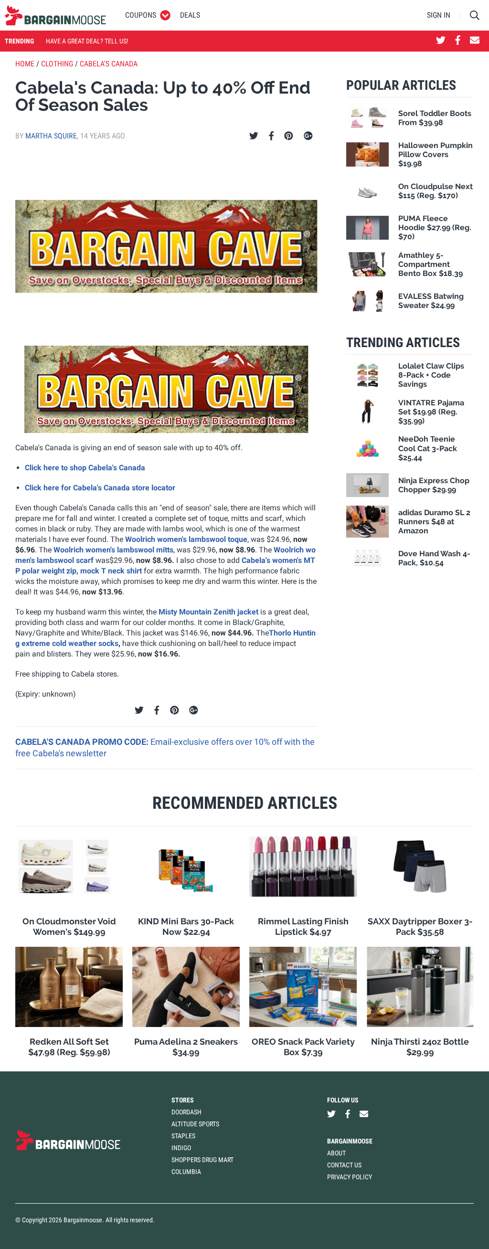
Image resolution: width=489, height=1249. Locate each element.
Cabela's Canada (109, 63)
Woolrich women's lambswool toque (186, 539)
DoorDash (186, 1112)
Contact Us (344, 1165)
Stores (182, 1100)
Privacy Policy (349, 1177)
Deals (190, 15)
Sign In (438, 15)
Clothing (57, 63)
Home (24, 63)
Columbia (186, 1171)
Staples (183, 1136)
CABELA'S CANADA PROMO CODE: (82, 742)
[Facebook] (271, 136)
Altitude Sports (195, 1124)
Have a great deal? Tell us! (87, 41)
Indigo (181, 1148)
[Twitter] (254, 136)
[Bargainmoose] (55, 15)
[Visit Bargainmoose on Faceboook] (457, 41)
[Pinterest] (288, 136)
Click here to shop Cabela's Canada (85, 467)
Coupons (140, 15)
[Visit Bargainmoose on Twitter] (440, 41)
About (336, 1153)
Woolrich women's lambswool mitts (113, 549)
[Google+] (308, 136)
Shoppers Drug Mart (202, 1160)
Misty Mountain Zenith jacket (209, 611)
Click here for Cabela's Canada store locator (100, 487)
